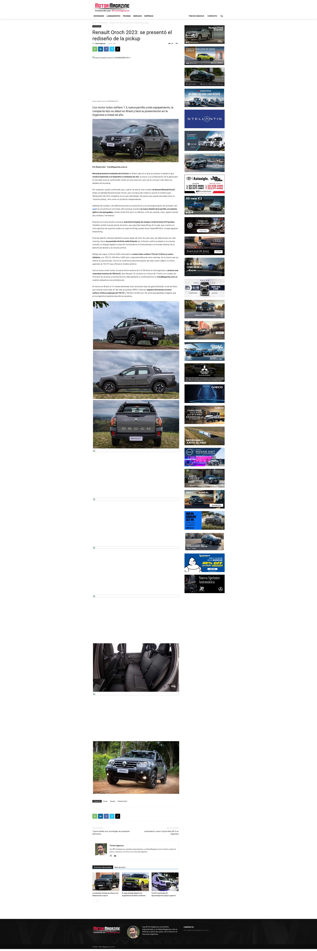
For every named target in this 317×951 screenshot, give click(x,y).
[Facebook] (106, 49)
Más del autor (120, 867)
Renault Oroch (122, 801)
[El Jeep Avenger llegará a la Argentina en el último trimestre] (135, 881)
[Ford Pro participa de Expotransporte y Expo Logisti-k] (165, 881)
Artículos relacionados (103, 867)
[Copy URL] (117, 49)
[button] (222, 16)
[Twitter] (111, 49)
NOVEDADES (102, 23)
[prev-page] (93, 900)
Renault (112, 801)
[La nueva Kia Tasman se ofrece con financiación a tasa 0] (105, 881)
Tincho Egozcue (100, 43)
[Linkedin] (100, 49)
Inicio (94, 23)
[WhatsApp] (94, 49)
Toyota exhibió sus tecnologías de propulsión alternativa (111, 832)
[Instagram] (112, 855)
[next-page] (97, 900)
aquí (94, 209)
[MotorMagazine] (112, 7)
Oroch (105, 801)
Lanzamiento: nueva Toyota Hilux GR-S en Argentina (161, 832)
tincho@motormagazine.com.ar (196, 930)
